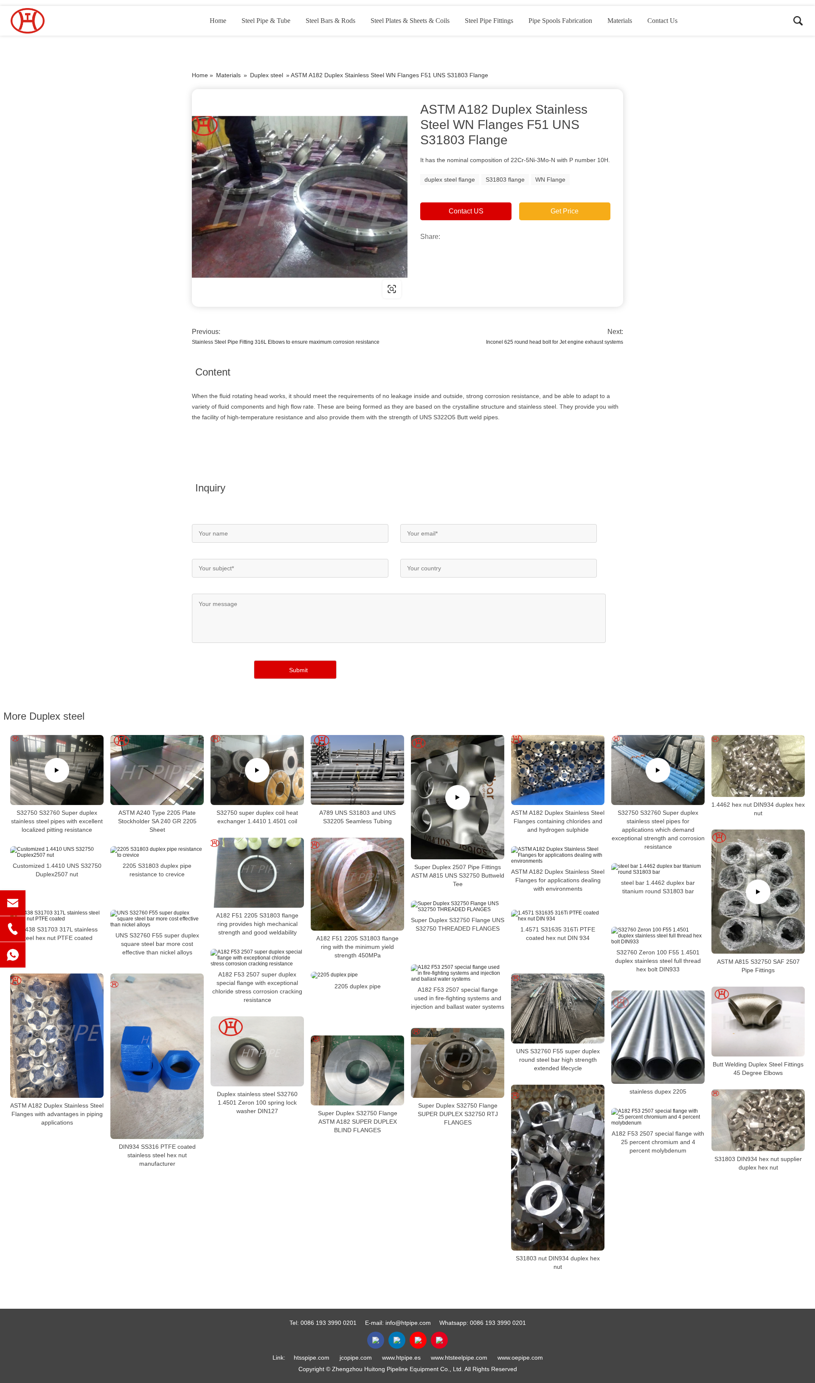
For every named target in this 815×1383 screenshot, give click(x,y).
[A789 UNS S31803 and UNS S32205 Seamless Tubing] (357, 770)
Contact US (466, 211)
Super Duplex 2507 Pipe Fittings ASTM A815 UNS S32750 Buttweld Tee (457, 875)
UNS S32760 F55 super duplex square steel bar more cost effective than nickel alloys (157, 944)
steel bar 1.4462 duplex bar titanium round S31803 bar (658, 887)
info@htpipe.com (408, 1322)
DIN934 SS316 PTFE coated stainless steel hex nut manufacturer (157, 1155)
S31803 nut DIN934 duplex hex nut (558, 1262)
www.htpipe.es (401, 1357)
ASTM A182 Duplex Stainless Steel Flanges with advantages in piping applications (57, 1114)
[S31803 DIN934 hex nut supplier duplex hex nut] (758, 1120)
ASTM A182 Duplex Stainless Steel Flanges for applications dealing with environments (557, 880)
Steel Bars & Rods (330, 20)
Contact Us (662, 20)
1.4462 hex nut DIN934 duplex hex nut (758, 808)
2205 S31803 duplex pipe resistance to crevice (157, 870)
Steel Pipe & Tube (266, 20)
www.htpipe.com (246, 288)
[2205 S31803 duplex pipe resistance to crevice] (157, 852)
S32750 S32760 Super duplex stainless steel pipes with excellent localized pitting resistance (57, 821)
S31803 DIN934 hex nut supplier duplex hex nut (758, 1162)
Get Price (565, 211)
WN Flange (550, 179)
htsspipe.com (311, 1357)
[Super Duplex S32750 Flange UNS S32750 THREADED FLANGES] (457, 906)
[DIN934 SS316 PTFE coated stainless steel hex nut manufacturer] (157, 1056)
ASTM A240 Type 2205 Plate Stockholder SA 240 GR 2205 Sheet (157, 821)
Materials (619, 20)
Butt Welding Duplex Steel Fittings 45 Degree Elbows (758, 1068)
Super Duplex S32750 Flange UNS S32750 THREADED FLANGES (457, 924)
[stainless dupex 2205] (658, 1037)
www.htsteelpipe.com (459, 1357)
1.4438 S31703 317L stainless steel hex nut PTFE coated (57, 933)
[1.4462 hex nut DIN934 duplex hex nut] (758, 766)
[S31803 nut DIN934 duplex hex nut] (557, 1168)
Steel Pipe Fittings (489, 20)
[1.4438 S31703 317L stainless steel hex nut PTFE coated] (57, 916)
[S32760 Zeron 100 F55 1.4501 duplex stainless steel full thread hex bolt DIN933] (658, 936)
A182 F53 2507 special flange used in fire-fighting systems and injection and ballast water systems (457, 998)
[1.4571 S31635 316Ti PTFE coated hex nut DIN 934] (557, 916)
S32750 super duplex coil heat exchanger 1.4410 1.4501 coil (257, 817)
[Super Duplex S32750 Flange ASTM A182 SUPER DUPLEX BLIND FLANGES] (357, 1070)
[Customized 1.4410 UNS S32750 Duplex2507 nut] (57, 852)
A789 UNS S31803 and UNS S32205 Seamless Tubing (357, 817)
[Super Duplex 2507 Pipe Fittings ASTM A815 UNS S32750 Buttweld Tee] (457, 797)
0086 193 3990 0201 (329, 1322)
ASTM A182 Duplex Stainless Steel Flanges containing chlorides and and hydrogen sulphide (557, 821)
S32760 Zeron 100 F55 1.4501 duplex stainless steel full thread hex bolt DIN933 (658, 961)
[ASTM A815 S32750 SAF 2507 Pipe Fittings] (758, 892)
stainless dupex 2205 (658, 1091)
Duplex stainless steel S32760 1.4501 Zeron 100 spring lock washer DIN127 (257, 1102)
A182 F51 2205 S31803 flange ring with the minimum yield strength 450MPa (357, 947)
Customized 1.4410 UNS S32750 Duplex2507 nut (57, 870)
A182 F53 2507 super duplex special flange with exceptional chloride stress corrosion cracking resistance (257, 987)
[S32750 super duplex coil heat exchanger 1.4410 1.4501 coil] (257, 770)
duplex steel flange (449, 179)
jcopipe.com (356, 1357)
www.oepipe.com (520, 1357)
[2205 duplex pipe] (357, 975)
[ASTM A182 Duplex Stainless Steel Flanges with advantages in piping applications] (57, 1035)
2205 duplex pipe (357, 986)
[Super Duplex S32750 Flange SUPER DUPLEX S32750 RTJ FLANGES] (457, 1063)
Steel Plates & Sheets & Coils (410, 20)
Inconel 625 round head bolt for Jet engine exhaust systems (554, 342)
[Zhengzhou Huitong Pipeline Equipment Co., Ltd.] (53, 21)
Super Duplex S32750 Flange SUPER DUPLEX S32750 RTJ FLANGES (458, 1114)
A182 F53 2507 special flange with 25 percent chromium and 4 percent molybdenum (658, 1142)
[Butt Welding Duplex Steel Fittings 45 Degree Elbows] (758, 1022)
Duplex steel (266, 75)
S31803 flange (505, 179)
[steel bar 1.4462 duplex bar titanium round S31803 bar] (658, 869)
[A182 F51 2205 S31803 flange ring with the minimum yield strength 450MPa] (357, 884)
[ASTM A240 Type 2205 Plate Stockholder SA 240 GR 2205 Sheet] (157, 770)
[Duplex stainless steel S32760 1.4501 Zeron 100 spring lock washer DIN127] (257, 1051)
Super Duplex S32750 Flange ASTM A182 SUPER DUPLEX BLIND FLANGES (357, 1121)
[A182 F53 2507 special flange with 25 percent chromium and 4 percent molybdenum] (658, 1117)
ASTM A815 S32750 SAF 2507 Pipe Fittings (758, 965)
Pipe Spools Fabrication (560, 20)
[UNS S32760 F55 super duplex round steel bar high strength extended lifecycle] (557, 1008)
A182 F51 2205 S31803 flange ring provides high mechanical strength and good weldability (257, 924)
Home (218, 20)
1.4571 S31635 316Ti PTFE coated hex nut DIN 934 (557, 933)
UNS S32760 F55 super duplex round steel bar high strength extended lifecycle (558, 1060)
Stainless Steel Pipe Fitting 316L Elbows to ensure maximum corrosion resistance (285, 342)
